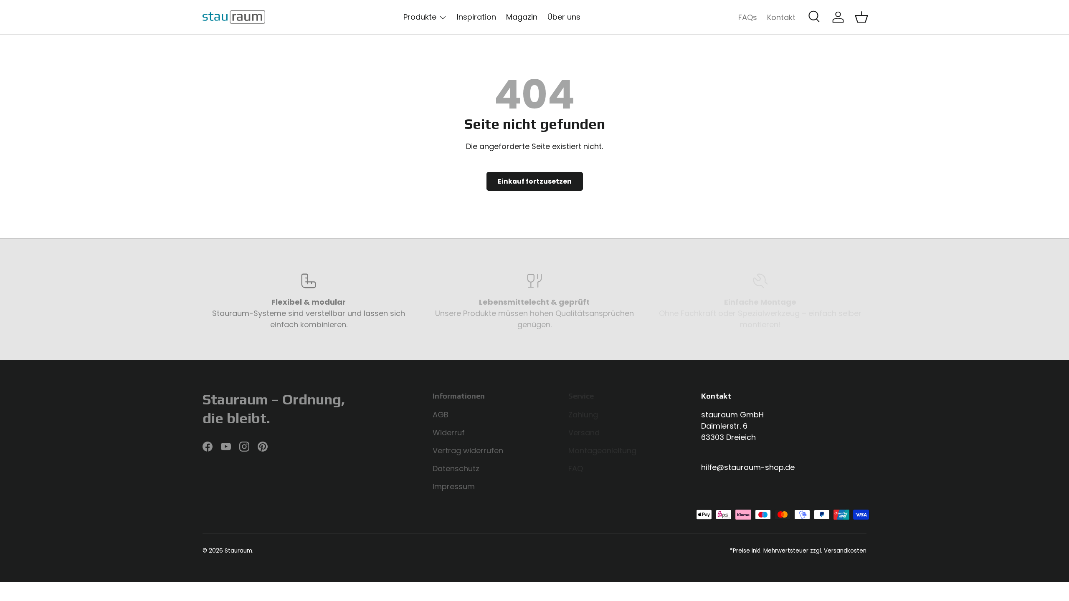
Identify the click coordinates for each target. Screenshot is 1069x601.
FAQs (747, 17)
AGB (440, 414)
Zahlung (583, 414)
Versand (584, 432)
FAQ (575, 468)
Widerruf (449, 432)
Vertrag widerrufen (468, 450)
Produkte (419, 17)
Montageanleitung (602, 450)
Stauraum (238, 551)
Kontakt (781, 17)
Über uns (563, 17)
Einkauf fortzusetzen (535, 181)
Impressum (454, 486)
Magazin (521, 17)
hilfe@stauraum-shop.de (748, 467)
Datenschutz (456, 468)
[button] (861, 17)
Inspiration (476, 17)
